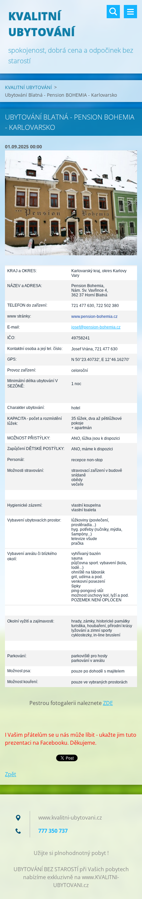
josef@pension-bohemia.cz (96, 327)
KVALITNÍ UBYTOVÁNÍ (28, 87)
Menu (130, 11)
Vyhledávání (113, 11)
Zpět (10, 774)
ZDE (108, 703)
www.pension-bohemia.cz (94, 316)
